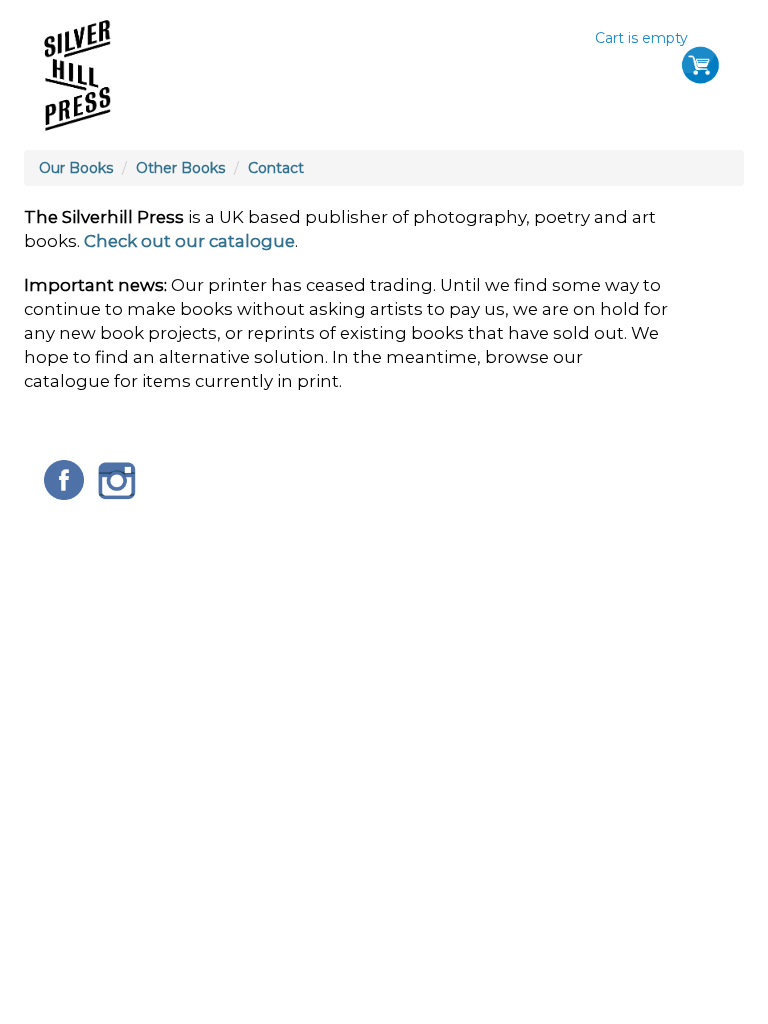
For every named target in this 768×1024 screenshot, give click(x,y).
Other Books (180, 168)
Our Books (76, 168)
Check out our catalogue (189, 241)
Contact (276, 168)
